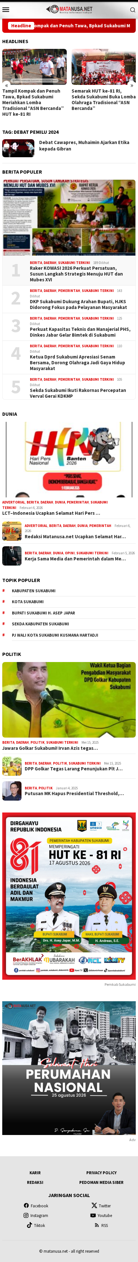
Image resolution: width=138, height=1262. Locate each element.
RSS (104, 1225)
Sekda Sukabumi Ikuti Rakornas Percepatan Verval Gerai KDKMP (78, 393)
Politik (37, 742)
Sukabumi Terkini (74, 262)
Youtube (105, 1215)
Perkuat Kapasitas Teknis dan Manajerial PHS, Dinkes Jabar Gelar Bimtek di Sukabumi (80, 332)
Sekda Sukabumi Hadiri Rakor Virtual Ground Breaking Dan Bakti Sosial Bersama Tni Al (99, 99)
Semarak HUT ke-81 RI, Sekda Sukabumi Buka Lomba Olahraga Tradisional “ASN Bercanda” (34, 99)
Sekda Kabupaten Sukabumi (40, 624)
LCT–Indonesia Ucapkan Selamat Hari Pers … (51, 513)
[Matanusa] (69, 9)
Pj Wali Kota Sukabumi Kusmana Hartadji (55, 635)
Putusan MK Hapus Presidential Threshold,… (74, 793)
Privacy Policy (101, 1173)
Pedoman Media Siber (101, 1182)
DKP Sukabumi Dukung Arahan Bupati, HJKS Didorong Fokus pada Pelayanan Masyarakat (78, 304)
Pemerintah (69, 290)
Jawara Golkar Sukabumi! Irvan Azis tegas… (50, 748)
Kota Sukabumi (28, 601)
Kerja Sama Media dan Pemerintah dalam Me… (75, 559)
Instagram (39, 1215)
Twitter (105, 1206)
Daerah (50, 262)
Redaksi (35, 1182)
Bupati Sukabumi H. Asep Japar (43, 613)
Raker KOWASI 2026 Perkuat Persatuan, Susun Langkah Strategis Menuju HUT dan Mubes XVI (76, 274)
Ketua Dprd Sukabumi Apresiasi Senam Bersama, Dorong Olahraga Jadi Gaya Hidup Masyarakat (77, 362)
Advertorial (13, 502)
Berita (36, 262)
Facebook (39, 1206)
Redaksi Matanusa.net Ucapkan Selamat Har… (75, 537)
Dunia (60, 502)
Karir (35, 1173)
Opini (70, 553)
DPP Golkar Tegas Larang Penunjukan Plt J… (74, 769)
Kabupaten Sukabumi (34, 591)
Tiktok (39, 1225)
